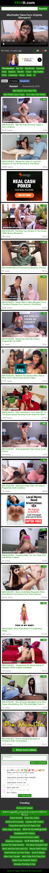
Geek (29, 75)
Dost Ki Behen (38, 852)
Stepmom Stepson (14, 841)
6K (38, 50)
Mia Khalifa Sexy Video (14, 94)
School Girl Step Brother (13, 845)
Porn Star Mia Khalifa (36, 94)
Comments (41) (31, 86)
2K (45, 50)
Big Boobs (29, 68)
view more (26, 795)
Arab (4, 72)
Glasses (11, 72)
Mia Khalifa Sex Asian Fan (24, 90)
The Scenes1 (8, 68)
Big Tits (19, 68)
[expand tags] (34, 75)
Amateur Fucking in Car (24, 864)
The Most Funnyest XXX (36, 845)
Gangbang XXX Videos (24, 833)
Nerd (4, 75)
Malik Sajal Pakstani (12, 829)
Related (13, 86)
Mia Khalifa (38, 72)
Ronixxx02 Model (24, 808)
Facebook (24, 81)
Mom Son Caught (12, 856)
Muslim (20, 72)
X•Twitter (13, 81)
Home (10, 871)
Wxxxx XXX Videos (38, 848)
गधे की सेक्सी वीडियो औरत (34, 841)
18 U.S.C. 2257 (35, 871)
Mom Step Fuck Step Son (33, 856)
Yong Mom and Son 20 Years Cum (24, 825)
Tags (16, 871)
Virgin (28, 72)
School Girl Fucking (14, 822)
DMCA (24, 871)
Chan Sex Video (31, 818)
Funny (21, 75)
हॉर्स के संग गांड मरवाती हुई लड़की (34, 829)
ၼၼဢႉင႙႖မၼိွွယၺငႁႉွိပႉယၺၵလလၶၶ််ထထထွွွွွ (24, 813)
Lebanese (13, 75)
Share (4, 81)
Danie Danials (16, 818)
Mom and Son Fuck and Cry (14, 848)
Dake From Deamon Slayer (24, 860)
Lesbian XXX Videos (34, 822)
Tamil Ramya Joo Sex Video (17, 852)
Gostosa (40, 68)
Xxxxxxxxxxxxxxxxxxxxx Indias (24, 837)
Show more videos (26, 749)
